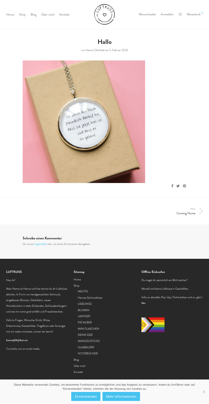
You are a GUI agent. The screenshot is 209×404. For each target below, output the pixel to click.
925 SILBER (85, 322)
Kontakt (64, 14)
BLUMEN (83, 310)
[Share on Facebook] (172, 186)
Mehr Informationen (121, 396)
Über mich (47, 14)
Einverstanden (86, 396)
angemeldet (40, 244)
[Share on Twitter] (178, 186)
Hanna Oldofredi (95, 50)
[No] (204, 392)
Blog (33, 14)
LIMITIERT (84, 316)
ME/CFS (83, 291)
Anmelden (167, 14)
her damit (47, 331)
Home (10, 14)
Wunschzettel (147, 14)
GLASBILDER (86, 347)
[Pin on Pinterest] (185, 186)
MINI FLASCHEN (88, 329)
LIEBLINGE (85, 304)
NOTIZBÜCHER (88, 353)
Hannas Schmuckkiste (90, 298)
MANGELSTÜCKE (89, 341)
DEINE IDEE (85, 335)
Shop (22, 14)
